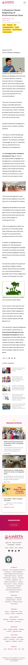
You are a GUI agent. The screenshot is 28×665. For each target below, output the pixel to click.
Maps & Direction (16, 542)
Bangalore (9, 24)
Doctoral (19, 599)
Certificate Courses (17, 601)
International (8, 601)
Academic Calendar (13, 629)
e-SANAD (8, 631)
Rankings (6, 619)
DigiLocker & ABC (17, 631)
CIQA (23, 649)
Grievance (7, 659)
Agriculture (5, 569)
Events (16, 27)
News (7, 20)
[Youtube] (15, 551)
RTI (21, 659)
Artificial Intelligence (17, 571)
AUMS (4, 629)
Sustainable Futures (14, 591)
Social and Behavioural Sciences (13, 589)
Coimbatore (12, 639)
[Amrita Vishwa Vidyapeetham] (8, 2)
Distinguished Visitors (8, 27)
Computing (21, 577)
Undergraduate (9, 597)
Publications (20, 613)
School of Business (17, 29)
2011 (4, 24)
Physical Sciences (10, 585)
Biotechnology (7, 577)
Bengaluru (20, 637)
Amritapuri (7, 637)
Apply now (8, 542)
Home (3, 20)
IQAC (5, 649)
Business (14, 577)
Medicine (20, 581)
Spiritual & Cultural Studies (13, 587)
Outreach (18, 544)
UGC (19, 649)
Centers (7, 611)
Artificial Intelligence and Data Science (13, 573)
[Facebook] (9, 550)
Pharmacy (20, 583)
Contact (21, 547)
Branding (21, 629)
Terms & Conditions (14, 660)
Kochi (17, 639)
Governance (18, 621)
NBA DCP (10, 649)
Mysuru (22, 639)
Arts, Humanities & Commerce (17, 569)
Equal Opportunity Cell (15, 659)
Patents (7, 613)
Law (20, 579)
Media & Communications (10, 581)
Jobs (16, 547)
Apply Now (14, 524)
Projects (13, 613)
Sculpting (18, 585)
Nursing (15, 583)
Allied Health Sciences (10, 575)
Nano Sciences (7, 583)
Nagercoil (7, 641)
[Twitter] (12, 550)
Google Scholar (14, 611)
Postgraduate (17, 597)
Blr (15, 24)
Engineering (15, 579)
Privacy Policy (22, 657)
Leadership (20, 619)
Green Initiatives (7, 29)
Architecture (7, 571)
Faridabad (14, 641)
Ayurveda (19, 575)
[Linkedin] (19, 550)
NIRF (15, 649)
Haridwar (20, 641)
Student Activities (7, 32)
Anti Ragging (10, 544)
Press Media (10, 621)
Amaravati (13, 637)
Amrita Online (14, 603)
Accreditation (12, 619)
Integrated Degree (10, 599)
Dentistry (8, 579)
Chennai (5, 639)
